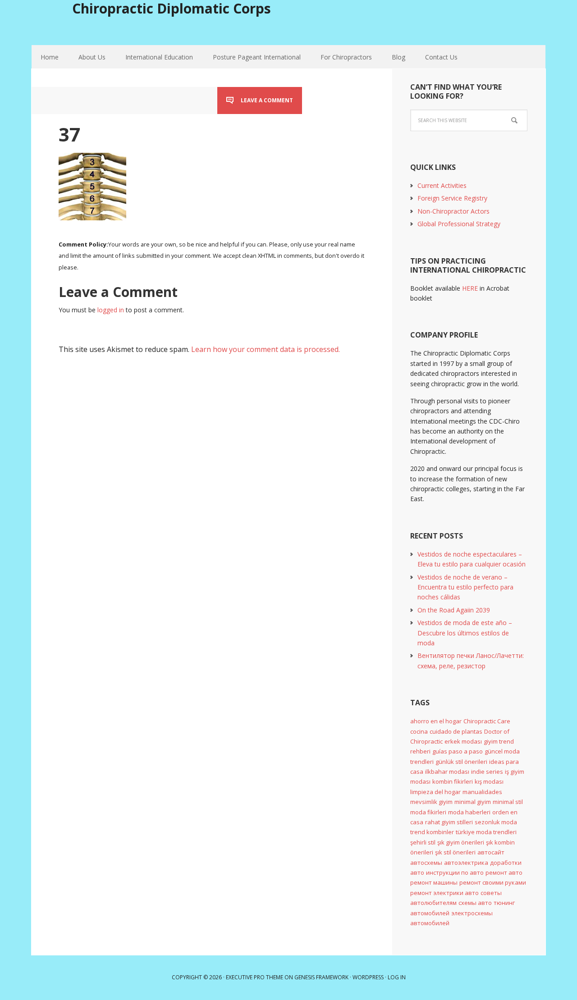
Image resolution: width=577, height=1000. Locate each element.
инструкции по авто (455, 872)
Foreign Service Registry (452, 198)
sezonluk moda (496, 822)
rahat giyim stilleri (449, 822)
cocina (419, 731)
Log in (397, 977)
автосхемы (426, 862)
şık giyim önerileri (460, 842)
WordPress (368, 977)
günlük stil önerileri (461, 762)
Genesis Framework (321, 977)
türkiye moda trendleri (486, 832)
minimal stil (508, 802)
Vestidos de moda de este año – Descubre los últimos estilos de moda (464, 632)
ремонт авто (503, 872)
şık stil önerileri (455, 852)
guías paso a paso (457, 751)
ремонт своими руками (492, 882)
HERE (470, 288)
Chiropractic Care (486, 721)
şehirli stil (422, 842)
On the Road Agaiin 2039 (453, 610)
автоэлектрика (466, 862)
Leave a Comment (267, 100)
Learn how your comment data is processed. (265, 349)
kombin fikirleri (452, 781)
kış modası (489, 781)
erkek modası (463, 741)
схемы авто (475, 903)
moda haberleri (469, 812)
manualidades (482, 792)
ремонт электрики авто (444, 893)
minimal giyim (472, 802)
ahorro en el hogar (436, 721)
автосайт (490, 852)
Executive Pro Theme (254, 977)
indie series (487, 771)
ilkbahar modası (447, 771)
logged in (110, 310)
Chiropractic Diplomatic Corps (171, 8)
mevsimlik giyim (431, 802)
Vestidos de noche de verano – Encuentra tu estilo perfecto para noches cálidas (465, 587)
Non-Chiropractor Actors (453, 211)
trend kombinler (432, 832)
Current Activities (442, 185)
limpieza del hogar (435, 792)
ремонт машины (434, 882)
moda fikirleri (428, 812)
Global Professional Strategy (458, 223)
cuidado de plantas (456, 731)
